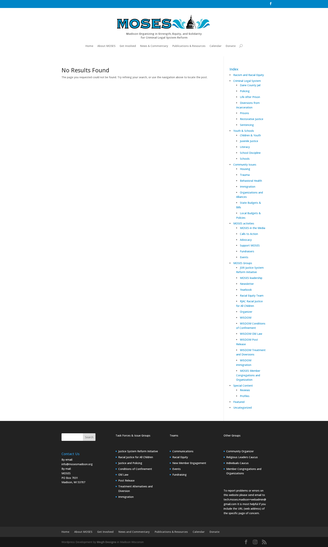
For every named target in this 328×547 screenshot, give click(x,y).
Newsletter (247, 284)
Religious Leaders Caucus (242, 457)
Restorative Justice (251, 119)
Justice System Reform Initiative (138, 451)
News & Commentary (154, 46)
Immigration (247, 186)
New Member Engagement (189, 463)
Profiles (244, 396)
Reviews (245, 390)
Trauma (245, 175)
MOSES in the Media (252, 228)
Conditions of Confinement (135, 469)
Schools (245, 158)
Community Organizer (240, 451)
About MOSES (106, 46)
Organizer (246, 311)
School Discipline (250, 153)
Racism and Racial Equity (248, 75)
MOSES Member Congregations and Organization (248, 375)
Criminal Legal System (247, 81)
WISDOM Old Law (251, 333)
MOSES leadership (251, 278)
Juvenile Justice (249, 141)
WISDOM (245, 317)
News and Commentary (134, 532)
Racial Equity (180, 457)
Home (89, 46)
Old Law (123, 474)
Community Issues (244, 164)
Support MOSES (250, 245)
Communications (182, 451)
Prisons (244, 113)
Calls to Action (249, 234)
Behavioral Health (251, 180)
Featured (238, 402)
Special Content (243, 385)
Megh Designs (106, 542)
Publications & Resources (188, 46)
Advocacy (246, 240)
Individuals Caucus (237, 463)
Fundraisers (247, 251)
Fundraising (179, 474)
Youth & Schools (243, 131)
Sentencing (247, 125)
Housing (245, 169)
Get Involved (128, 46)
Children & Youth (250, 135)
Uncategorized (242, 407)
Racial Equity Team (251, 295)
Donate (231, 46)
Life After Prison (250, 97)
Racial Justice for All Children (135, 457)
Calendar (216, 46)
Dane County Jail (250, 85)
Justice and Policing (130, 463)
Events (244, 257)
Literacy (245, 147)
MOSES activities (243, 223)
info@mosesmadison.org (77, 464)
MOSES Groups (242, 263)
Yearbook (246, 289)
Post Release (126, 480)
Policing (245, 91)
